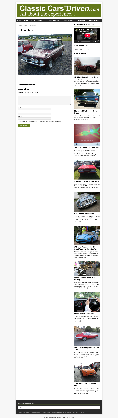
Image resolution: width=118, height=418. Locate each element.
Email (19, 112)
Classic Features (68, 20)
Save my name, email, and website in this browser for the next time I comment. (40, 121)
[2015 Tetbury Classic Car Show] (87, 170)
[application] (87, 35)
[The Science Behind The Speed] (87, 135)
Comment (20, 95)
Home (19, 20)
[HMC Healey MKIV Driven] (87, 202)
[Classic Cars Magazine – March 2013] (87, 336)
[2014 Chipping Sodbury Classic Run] (87, 372)
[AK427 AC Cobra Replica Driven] (87, 66)
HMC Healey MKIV (84, 213)
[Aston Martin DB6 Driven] (87, 302)
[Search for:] (59, 407)
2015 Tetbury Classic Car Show (86, 181)
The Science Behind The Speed (86, 147)
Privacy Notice (94, 20)
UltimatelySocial (70, 417)
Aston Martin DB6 (84, 314)
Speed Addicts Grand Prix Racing (84, 279)
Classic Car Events (53, 20)
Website (20, 116)
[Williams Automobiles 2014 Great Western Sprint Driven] (87, 235)
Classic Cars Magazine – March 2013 (86, 348)
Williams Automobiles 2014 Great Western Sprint (85, 248)
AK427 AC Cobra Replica (86, 77)
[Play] (76, 41)
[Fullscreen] (98, 41)
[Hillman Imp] (45, 74)
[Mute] (95, 41)
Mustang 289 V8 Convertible (85, 112)
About (26, 20)
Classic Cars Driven (37, 20)
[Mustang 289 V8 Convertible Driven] (87, 99)
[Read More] (77, 85)
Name (19, 107)
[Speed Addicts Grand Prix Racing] (87, 268)
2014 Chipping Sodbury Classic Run (86, 384)
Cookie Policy (82, 20)
